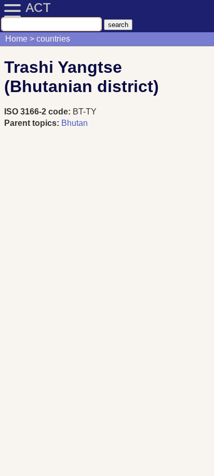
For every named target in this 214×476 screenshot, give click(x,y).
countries (53, 38)
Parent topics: (31, 123)
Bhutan (74, 123)
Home (16, 38)
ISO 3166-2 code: (38, 111)
